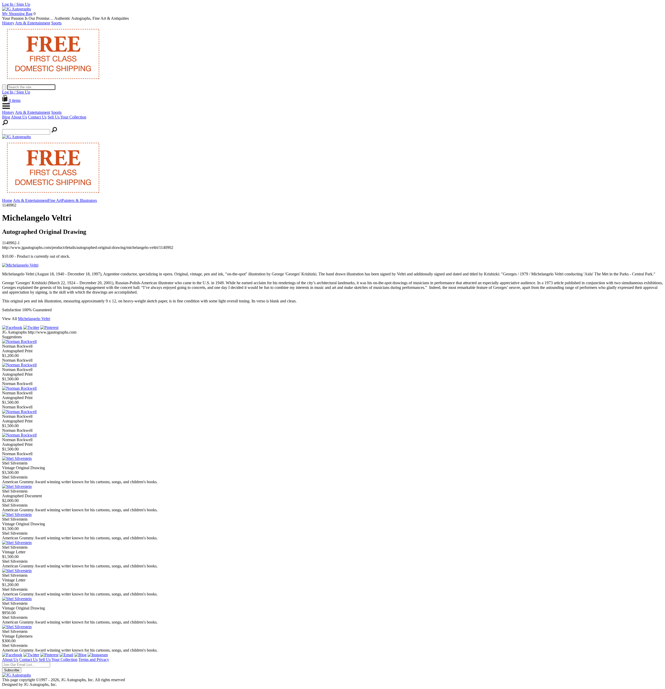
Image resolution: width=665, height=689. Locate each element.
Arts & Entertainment (32, 23)
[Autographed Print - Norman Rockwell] (19, 341)
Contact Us (37, 117)
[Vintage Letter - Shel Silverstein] (17, 542)
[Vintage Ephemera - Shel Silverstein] (17, 627)
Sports (56, 23)
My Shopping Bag (17, 13)
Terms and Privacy (93, 659)
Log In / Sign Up (16, 4)
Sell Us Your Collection (67, 117)
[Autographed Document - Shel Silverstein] (17, 486)
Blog (6, 117)
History (8, 23)
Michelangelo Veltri (34, 318)
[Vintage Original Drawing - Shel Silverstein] (17, 458)
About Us (19, 117)
